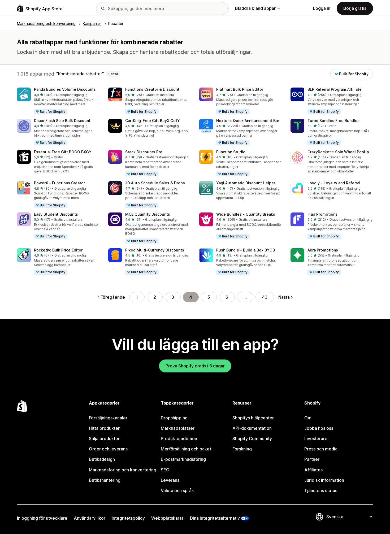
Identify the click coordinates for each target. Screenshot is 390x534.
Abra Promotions (322, 250)
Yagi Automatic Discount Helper (245, 183)
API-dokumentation (252, 428)
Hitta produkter (104, 428)
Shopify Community (252, 438)
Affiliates (313, 469)
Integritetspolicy (128, 518)
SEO (165, 469)
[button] (58, 101)
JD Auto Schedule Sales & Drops (155, 183)
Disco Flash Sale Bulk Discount (62, 120)
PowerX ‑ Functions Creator (59, 183)
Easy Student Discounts (56, 214)
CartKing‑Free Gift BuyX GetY (152, 120)
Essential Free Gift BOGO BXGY (63, 152)
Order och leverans (108, 448)
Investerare (315, 438)
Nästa (284, 297)
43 (264, 297)
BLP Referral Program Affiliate (334, 89)
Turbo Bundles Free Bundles (333, 120)
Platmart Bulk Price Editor (239, 89)
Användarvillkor (89, 518)
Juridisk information (324, 480)
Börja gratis (354, 8)
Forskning (242, 448)
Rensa (113, 74)
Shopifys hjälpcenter (253, 417)
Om (307, 417)
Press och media (320, 448)
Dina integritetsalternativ (215, 518)
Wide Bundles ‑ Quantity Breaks (245, 214)
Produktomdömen (179, 438)
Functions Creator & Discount (152, 89)
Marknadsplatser (177, 428)
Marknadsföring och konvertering (122, 469)
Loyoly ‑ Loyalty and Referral (333, 183)
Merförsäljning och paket (186, 448)
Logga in (321, 8)
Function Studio (230, 152)
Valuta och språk (177, 490)
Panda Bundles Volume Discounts (65, 89)
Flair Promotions (322, 214)
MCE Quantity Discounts (147, 214)
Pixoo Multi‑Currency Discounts (154, 250)
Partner (311, 459)
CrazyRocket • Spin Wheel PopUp (338, 152)
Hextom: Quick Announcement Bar (247, 120)
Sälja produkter (104, 438)
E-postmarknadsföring (183, 459)
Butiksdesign (102, 459)
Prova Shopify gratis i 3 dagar (195, 365)
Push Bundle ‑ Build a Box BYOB (245, 250)
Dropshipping (174, 417)
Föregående (113, 297)
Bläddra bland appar (255, 8)
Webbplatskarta (167, 518)
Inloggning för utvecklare (42, 518)
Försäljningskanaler (108, 417)
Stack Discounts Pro (143, 152)
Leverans (170, 480)
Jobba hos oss (318, 428)
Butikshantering (104, 480)
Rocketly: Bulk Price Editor (58, 250)
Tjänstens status (320, 490)
